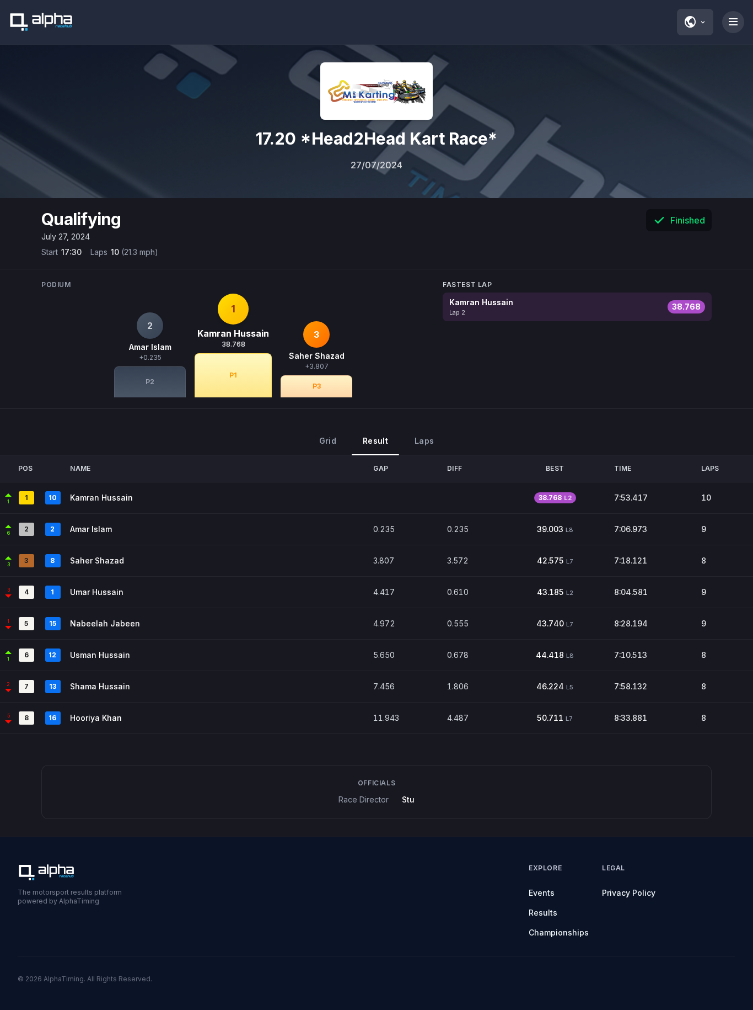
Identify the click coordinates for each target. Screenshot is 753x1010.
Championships (559, 932)
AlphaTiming (64, 979)
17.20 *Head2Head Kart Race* (376, 138)
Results (543, 912)
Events (542, 892)
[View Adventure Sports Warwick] (376, 91)
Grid (327, 440)
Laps (424, 440)
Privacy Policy (628, 892)
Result (375, 440)
